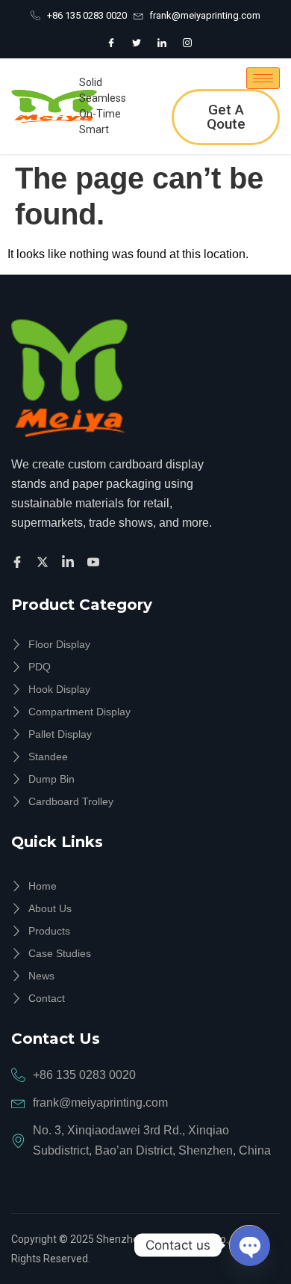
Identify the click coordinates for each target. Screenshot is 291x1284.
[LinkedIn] (162, 42)
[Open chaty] (249, 1245)
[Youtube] (95, 561)
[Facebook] (111, 42)
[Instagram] (187, 42)
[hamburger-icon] (263, 78)
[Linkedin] (70, 561)
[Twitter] (136, 42)
